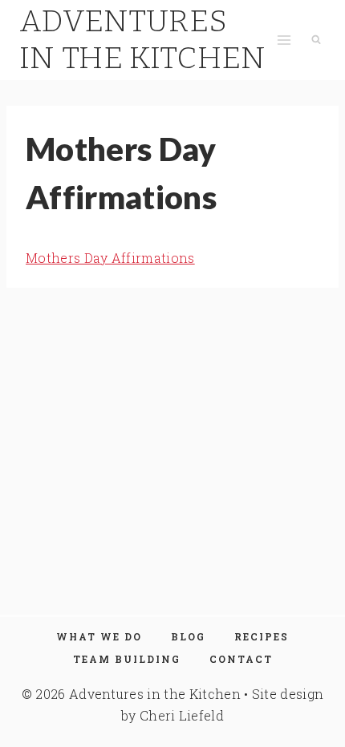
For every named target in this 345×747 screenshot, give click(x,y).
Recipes (261, 636)
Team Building (127, 658)
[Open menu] (283, 39)
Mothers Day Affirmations (110, 257)
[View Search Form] (316, 40)
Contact (241, 658)
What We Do (99, 636)
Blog (188, 636)
